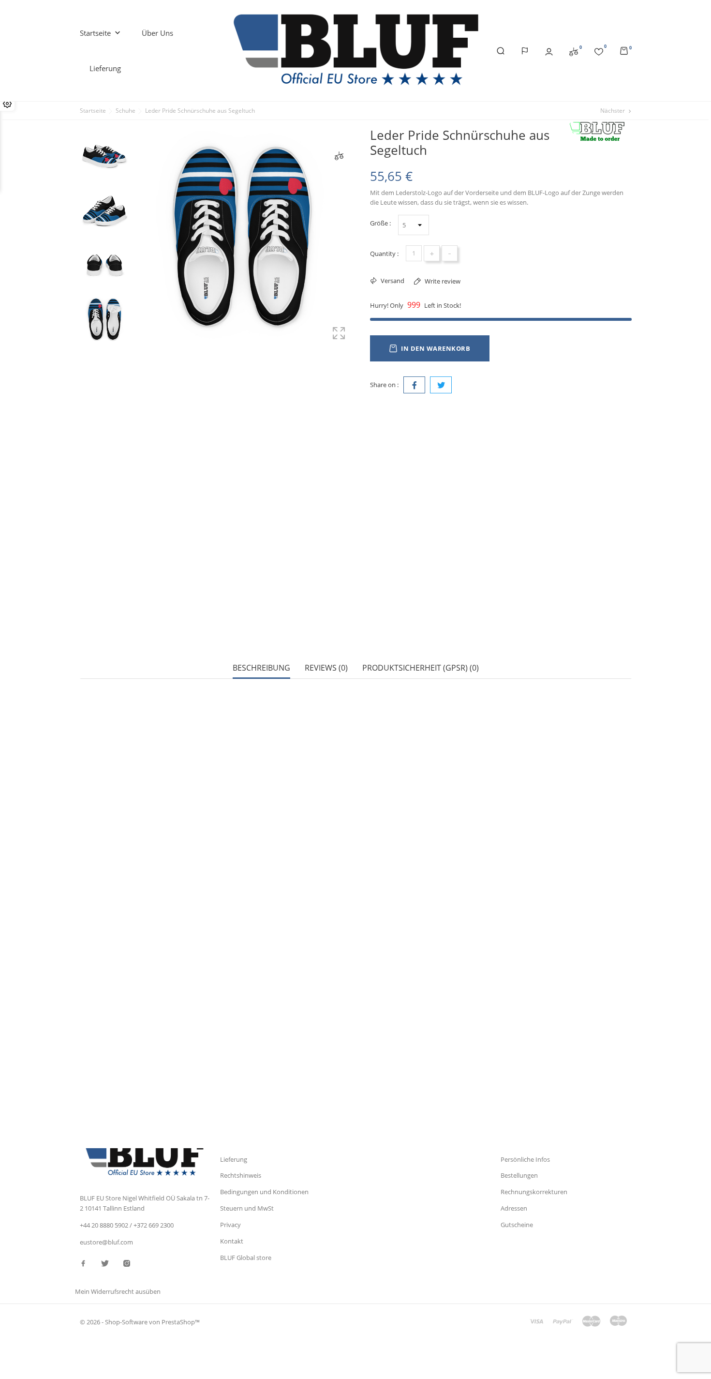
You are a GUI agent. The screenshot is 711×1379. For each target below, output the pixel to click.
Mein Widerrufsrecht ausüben (118, 1291)
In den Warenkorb (435, 348)
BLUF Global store (245, 1257)
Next (104, 349)
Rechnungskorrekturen (534, 1191)
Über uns (157, 33)
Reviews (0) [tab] (326, 668)
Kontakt (231, 1241)
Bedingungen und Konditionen (264, 1191)
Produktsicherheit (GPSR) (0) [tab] (420, 668)
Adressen (514, 1208)
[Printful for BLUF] (600, 132)
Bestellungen (519, 1175)
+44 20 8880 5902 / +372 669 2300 (127, 1225)
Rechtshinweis (240, 1175)
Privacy (230, 1224)
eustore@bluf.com (106, 1242)
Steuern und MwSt (247, 1208)
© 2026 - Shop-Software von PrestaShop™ (140, 1322)
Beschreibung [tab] (261, 668)
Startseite (101, 33)
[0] (573, 50)
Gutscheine (517, 1224)
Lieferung (105, 68)
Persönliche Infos (525, 1159)
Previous (104, 122)
